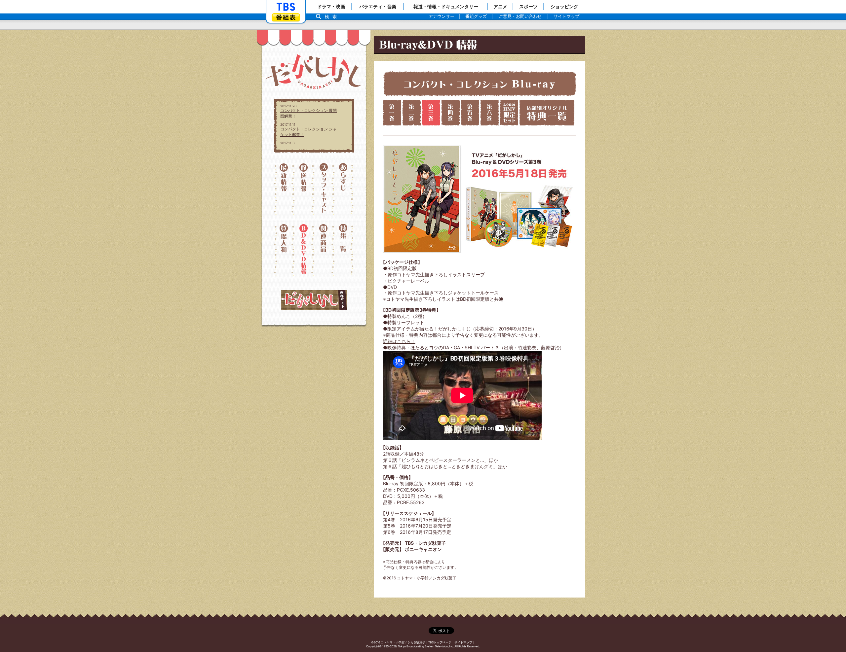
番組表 (286, 17)
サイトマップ (463, 642)
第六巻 (490, 112)
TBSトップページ (439, 642)
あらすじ (344, 192)
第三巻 (431, 112)
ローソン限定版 (509, 112)
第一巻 (392, 112)
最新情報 (284, 192)
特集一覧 (344, 250)
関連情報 (324, 250)
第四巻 (451, 112)
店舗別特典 (546, 112)
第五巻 (470, 112)
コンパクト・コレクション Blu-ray (479, 83)
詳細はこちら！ (399, 341)
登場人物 (284, 250)
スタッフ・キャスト (324, 192)
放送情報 (304, 192)
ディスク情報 (304, 250)
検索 (332, 16)
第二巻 (412, 112)
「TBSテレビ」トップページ (286, 7)
